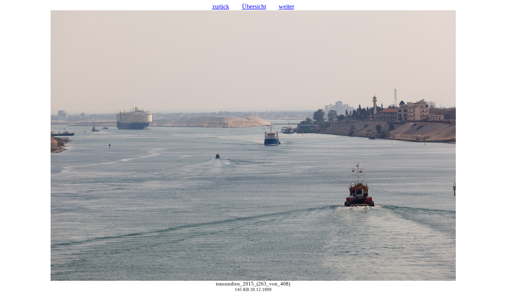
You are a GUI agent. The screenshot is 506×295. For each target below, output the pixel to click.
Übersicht (254, 6)
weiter (286, 6)
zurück (220, 6)
